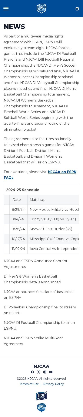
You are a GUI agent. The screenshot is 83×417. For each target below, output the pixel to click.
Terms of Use (29, 384)
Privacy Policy (53, 384)
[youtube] (51, 372)
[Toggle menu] (6, 8)
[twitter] (38, 372)
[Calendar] (77, 8)
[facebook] (32, 372)
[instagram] (44, 372)
